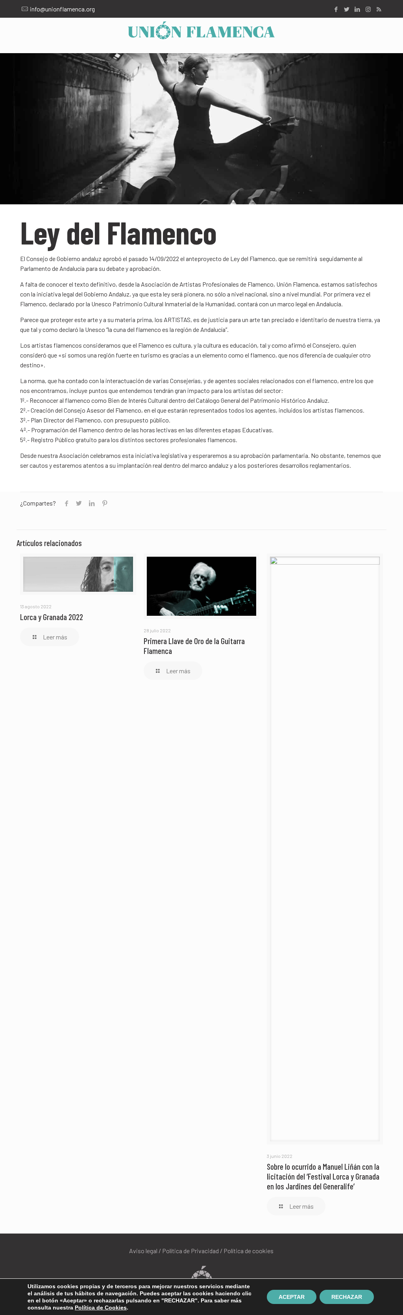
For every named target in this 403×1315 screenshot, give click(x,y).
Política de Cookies (101, 1307)
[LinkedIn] (357, 9)
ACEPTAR (292, 1297)
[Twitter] (347, 9)
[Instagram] (368, 9)
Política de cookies (249, 1250)
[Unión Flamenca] (201, 29)
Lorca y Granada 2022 (51, 617)
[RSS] (379, 9)
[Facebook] (336, 9)
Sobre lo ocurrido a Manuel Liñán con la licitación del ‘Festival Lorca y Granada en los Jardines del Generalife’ (323, 1176)
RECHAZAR (346, 1297)
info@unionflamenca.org (62, 9)
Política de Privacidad (190, 1250)
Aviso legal (143, 1250)
